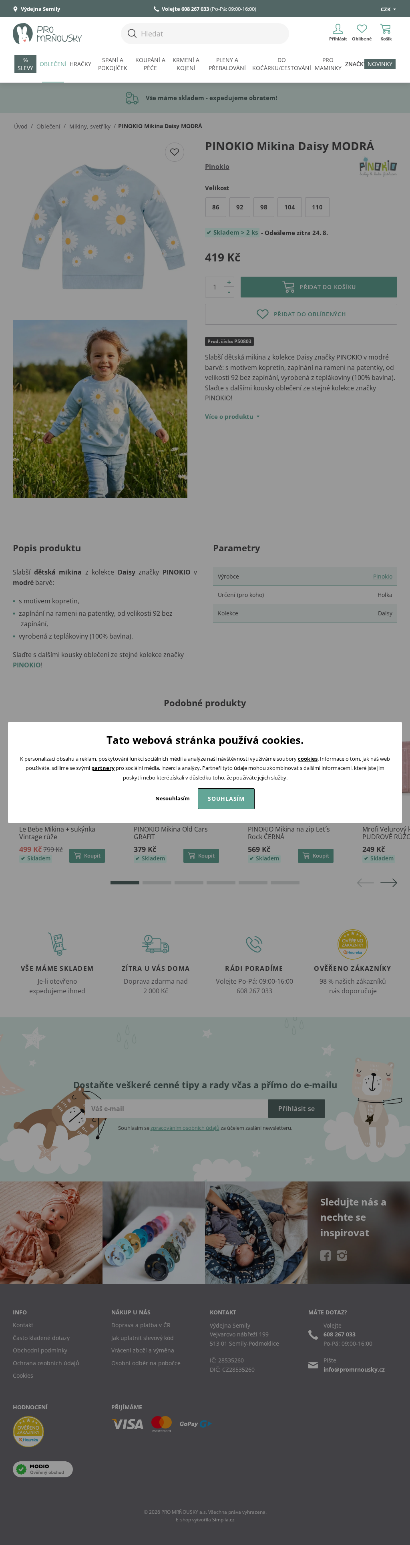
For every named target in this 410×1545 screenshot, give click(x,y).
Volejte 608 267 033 (185, 8)
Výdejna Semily (40, 8)
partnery (103, 767)
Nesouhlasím (172, 798)
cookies (308, 758)
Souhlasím (226, 798)
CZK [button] (386, 9)
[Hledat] (132, 33)
